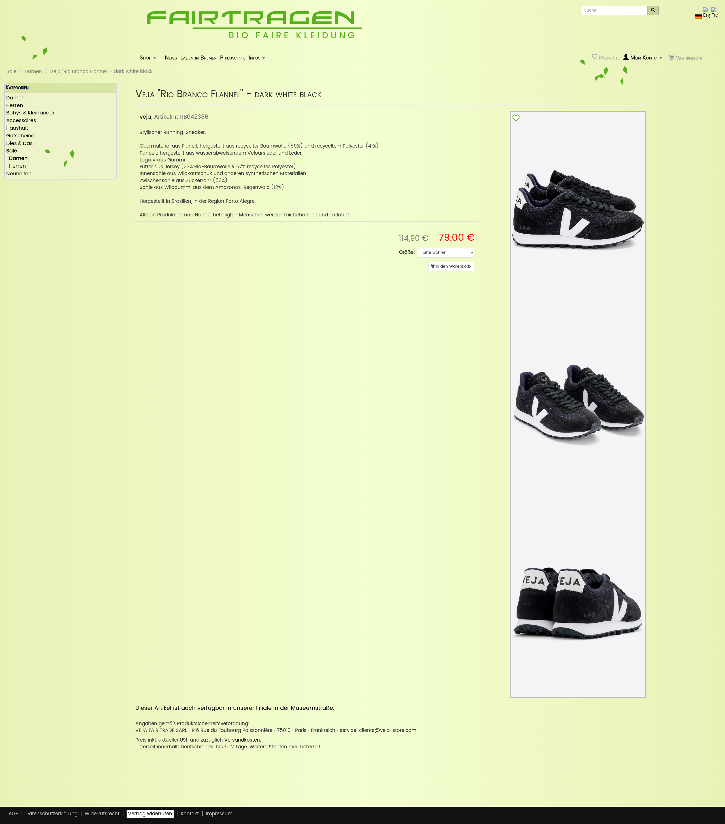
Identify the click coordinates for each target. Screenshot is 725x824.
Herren (14, 106)
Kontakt (190, 814)
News (171, 58)
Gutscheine (20, 136)
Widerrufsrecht (102, 814)
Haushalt (17, 128)
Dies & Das (19, 144)
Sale (11, 72)
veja (145, 117)
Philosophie (232, 58)
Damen (33, 72)
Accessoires (21, 121)
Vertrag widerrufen (150, 814)
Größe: (407, 252)
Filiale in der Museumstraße (294, 708)
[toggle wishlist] (516, 119)
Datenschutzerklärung (51, 814)
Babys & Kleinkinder (30, 113)
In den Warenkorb (453, 266)
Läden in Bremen (198, 58)
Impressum (219, 814)
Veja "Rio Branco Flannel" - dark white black (101, 72)
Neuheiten (18, 174)
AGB (13, 814)
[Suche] (653, 10)
